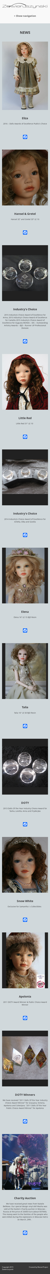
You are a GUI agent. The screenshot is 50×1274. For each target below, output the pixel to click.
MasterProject (42, 1267)
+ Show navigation (25, 15)
